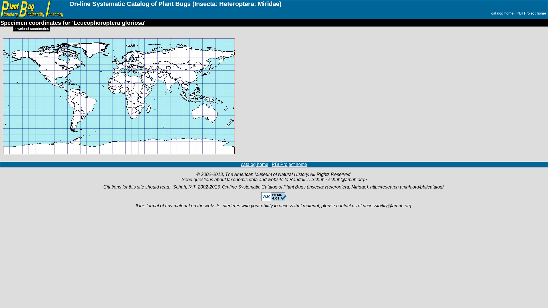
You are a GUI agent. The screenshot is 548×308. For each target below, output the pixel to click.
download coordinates (31, 29)
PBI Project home (531, 13)
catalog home (502, 13)
